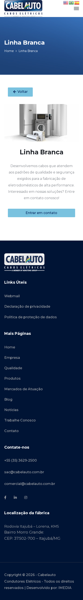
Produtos (12, 378)
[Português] (71, 2)
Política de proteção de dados (30, 317)
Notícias (11, 410)
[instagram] (25, 497)
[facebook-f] (5, 497)
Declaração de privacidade (27, 306)
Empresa (12, 358)
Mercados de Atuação (23, 389)
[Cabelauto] (23, 8)
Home (9, 51)
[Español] (77, 2)
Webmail (12, 296)
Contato (11, 431)
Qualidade (13, 368)
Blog (8, 399)
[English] (66, 2)
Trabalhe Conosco (20, 420)
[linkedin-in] (15, 497)
